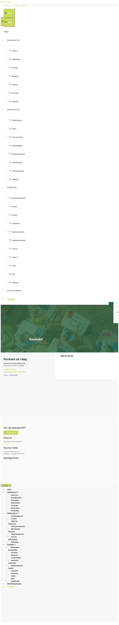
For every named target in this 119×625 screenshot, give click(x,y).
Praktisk (11, 188)
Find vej (6, 444)
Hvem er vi (15, 51)
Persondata (15, 101)
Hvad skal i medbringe (18, 232)
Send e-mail (10, 432)
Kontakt (11, 300)
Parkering (14, 257)
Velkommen (13, 41)
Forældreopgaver (17, 120)
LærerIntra (23, 5)
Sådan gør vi (13, 110)
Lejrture (14, 128)
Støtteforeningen (15, 291)
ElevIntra (16, 5)
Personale (15, 84)
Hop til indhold (6, 2)
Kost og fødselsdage (18, 171)
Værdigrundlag (16, 59)
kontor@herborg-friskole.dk (15, 372)
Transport (15, 248)
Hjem (9, 33)
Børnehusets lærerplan (18, 154)
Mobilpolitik (15, 282)
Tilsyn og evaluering (17, 137)
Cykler (14, 265)
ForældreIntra (8, 5)
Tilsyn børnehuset (17, 162)
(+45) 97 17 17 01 (10, 369)
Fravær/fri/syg (16, 223)
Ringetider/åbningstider (18, 198)
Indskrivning (15, 76)
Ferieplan (14, 206)
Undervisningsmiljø (17, 145)
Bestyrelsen (15, 93)
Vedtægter (15, 179)
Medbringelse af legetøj (18, 240)
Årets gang (15, 67)
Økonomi (14, 215)
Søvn (13, 274)
